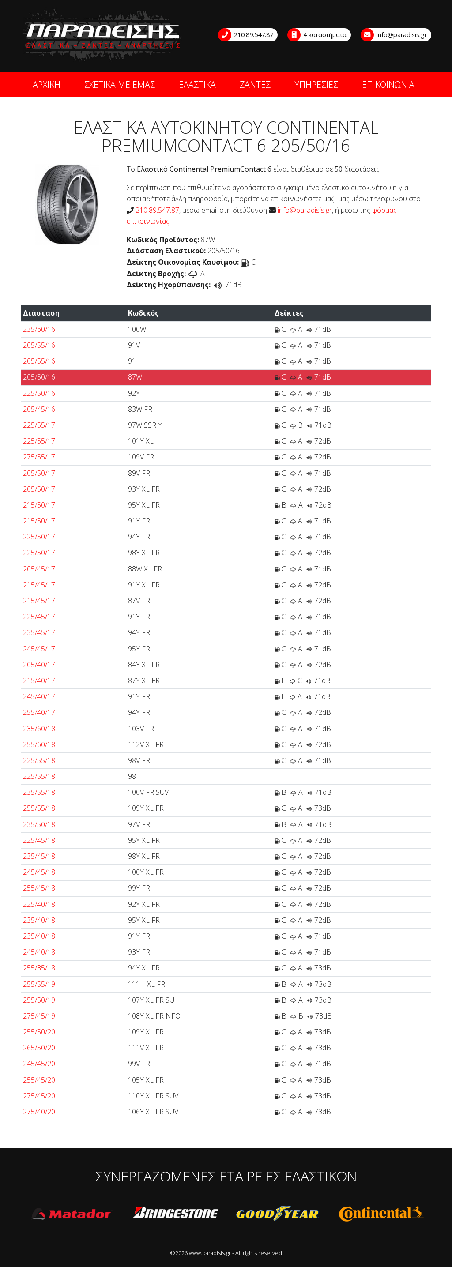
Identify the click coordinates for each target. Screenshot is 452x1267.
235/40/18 (39, 920)
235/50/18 (39, 824)
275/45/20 (39, 1096)
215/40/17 (39, 680)
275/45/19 (39, 1016)
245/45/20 (39, 1063)
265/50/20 (39, 1048)
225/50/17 (39, 536)
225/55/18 (39, 760)
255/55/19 (39, 984)
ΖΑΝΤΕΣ (255, 84)
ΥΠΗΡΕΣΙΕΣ (316, 84)
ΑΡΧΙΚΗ (46, 84)
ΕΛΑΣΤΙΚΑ (197, 84)
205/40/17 (39, 664)
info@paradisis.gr (401, 34)
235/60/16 (39, 329)
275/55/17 (39, 457)
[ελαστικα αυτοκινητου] (102, 35)
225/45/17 (39, 616)
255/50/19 (39, 1000)
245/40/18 (39, 952)
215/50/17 (39, 505)
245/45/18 (39, 872)
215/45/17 (39, 585)
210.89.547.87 (252, 34)
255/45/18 (39, 888)
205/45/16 (39, 409)
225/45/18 (39, 840)
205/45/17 (39, 569)
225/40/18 (39, 904)
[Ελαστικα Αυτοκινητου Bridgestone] (175, 1214)
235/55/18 (39, 792)
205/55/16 (39, 345)
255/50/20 (39, 1032)
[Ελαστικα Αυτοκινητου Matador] (72, 1214)
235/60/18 (39, 728)
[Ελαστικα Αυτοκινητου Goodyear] (277, 1214)
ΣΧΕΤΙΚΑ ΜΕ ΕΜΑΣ (119, 84)
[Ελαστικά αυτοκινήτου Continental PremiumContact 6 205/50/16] (67, 204)
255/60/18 (39, 744)
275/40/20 (39, 1112)
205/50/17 (39, 473)
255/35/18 (39, 968)
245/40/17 (39, 696)
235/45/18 (39, 856)
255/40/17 (39, 712)
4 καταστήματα (324, 34)
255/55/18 (39, 808)
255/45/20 (39, 1080)
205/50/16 (39, 377)
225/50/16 (39, 393)
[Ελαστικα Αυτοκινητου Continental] (380, 1214)
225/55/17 (39, 425)
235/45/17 (39, 632)
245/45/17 (39, 649)
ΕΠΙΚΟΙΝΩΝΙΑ (388, 84)
